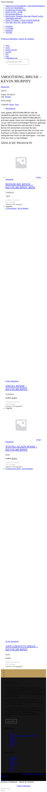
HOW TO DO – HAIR (13, 12)
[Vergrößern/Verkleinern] (2, 788)
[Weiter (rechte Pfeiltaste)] (4, 790)
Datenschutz (14, 764)
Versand (8, 97)
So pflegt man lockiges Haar (15, 10)
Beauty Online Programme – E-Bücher (24, 736)
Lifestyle (13, 740)
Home (7, 46)
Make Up (13, 742)
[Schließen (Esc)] (9, 788)
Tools (7, 87)
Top (2, 780)
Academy (8, 52)
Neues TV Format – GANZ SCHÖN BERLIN (22, 20)
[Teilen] (6, 788)
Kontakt (13, 760)
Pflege (12, 744)
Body (12, 734)
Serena (7, 48)
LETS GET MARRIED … (15, 8)
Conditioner (9, 192)
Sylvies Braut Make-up (13, 14)
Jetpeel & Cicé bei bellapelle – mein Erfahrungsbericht (25, 6)
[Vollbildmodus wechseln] (4, 788)
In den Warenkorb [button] (11, 381)
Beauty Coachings (11, 50)
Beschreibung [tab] (10, 108)
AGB (12, 762)
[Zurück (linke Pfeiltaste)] (2, 790)
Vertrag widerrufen (23, 786)
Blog (6, 54)
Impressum (14, 757)
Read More (11, 721)
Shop (7, 56)
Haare (3, 87)
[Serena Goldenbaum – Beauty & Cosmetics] (17, 39)
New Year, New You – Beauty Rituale (19, 22)
